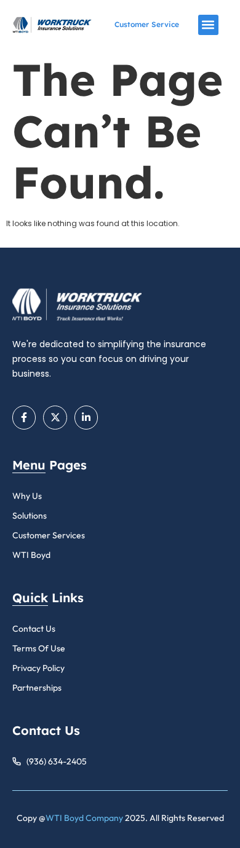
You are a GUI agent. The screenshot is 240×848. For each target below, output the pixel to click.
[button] (208, 25)
